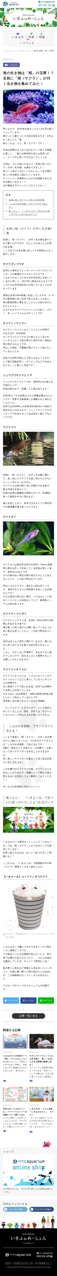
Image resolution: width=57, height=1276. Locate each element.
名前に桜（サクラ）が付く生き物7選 (26, 200)
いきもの (28, 51)
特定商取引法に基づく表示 (23, 1263)
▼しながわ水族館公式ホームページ (21, 786)
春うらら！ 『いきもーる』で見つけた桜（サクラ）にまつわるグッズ (29, 212)
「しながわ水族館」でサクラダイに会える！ (28, 205)
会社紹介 (8, 1263)
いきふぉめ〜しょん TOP (12, 51)
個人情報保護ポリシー (43, 1263)
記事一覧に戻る (28, 1015)
